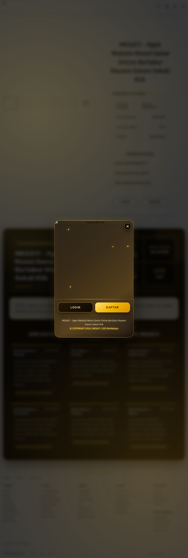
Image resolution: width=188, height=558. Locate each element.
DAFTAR (112, 307)
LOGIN (75, 307)
